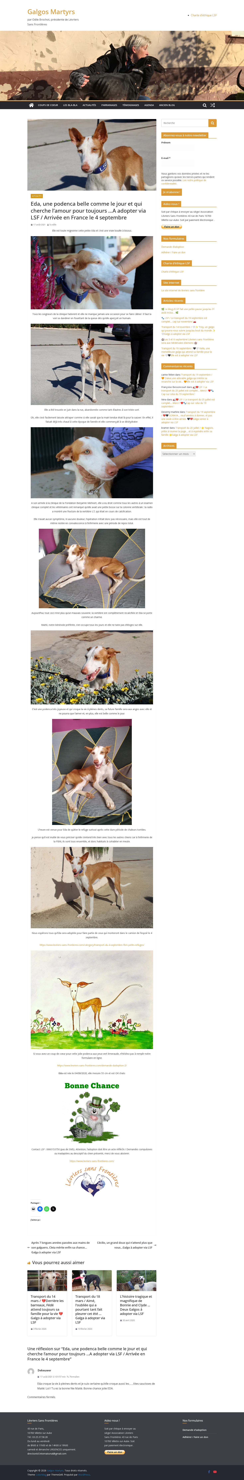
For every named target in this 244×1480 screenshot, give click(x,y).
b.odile (53, 224)
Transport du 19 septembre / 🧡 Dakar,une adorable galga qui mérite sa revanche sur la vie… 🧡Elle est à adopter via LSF (187, 378)
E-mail (165, 158)
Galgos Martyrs (51, 11)
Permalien (74, 1376)
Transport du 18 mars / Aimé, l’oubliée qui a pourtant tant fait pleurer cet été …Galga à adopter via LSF (90, 1309)
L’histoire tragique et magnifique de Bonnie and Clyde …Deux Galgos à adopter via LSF (136, 1305)
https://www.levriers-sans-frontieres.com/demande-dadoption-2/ (92, 1065)
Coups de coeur (48, 105)
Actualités (89, 105)
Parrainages (109, 105)
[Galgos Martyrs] (31, 105)
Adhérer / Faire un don (173, 252)
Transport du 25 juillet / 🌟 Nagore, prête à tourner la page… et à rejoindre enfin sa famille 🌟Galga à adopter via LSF (187, 431)
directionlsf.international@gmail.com (46, 1453)
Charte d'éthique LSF (204, 15)
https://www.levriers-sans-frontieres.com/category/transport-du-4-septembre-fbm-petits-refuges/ (92, 944)
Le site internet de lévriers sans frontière (183, 290)
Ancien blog (167, 105)
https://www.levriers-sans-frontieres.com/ (92, 1161)
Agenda (149, 105)
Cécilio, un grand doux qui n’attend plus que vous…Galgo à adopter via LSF (124, 1245)
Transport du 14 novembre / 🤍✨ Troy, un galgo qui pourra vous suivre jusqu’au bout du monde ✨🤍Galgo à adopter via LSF (188, 330)
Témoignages (130, 105)
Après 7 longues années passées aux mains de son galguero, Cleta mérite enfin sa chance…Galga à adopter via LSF (60, 1247)
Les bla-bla (70, 105)
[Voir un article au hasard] (213, 105)
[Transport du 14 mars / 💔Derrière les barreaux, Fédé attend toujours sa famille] (47, 1272)
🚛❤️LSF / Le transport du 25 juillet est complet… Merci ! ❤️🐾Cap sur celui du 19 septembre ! (187, 390)
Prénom (165, 142)
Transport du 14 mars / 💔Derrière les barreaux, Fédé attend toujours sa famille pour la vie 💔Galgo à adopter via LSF (47, 1309)
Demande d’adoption (172, 246)
